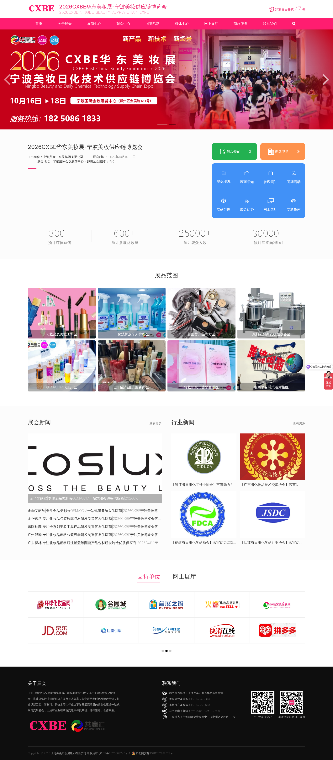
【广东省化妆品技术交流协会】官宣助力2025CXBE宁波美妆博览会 (272, 485)
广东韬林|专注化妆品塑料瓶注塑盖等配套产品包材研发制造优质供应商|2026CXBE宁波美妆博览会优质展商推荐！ (95, 543)
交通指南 (294, 209)
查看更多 (155, 423)
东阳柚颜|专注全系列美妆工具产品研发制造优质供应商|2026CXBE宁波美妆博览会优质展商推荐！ (95, 527)
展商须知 (247, 182)
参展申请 (282, 151)
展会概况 (223, 182)
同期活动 (294, 182)
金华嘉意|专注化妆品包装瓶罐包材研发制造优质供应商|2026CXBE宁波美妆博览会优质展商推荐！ (95, 518)
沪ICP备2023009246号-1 (114, 753)
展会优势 (247, 209)
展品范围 (223, 209)
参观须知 (270, 182)
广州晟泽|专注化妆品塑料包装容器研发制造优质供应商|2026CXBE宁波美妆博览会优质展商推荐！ (95, 535)
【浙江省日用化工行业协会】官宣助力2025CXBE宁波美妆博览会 (203, 485)
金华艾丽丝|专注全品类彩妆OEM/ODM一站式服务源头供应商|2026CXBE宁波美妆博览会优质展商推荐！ (95, 511)
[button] (160, 124)
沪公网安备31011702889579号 (154, 753)
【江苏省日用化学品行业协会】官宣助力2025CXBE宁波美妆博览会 (272, 542)
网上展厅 (270, 209)
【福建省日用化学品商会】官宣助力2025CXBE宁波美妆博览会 (203, 542)
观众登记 (233, 151)
